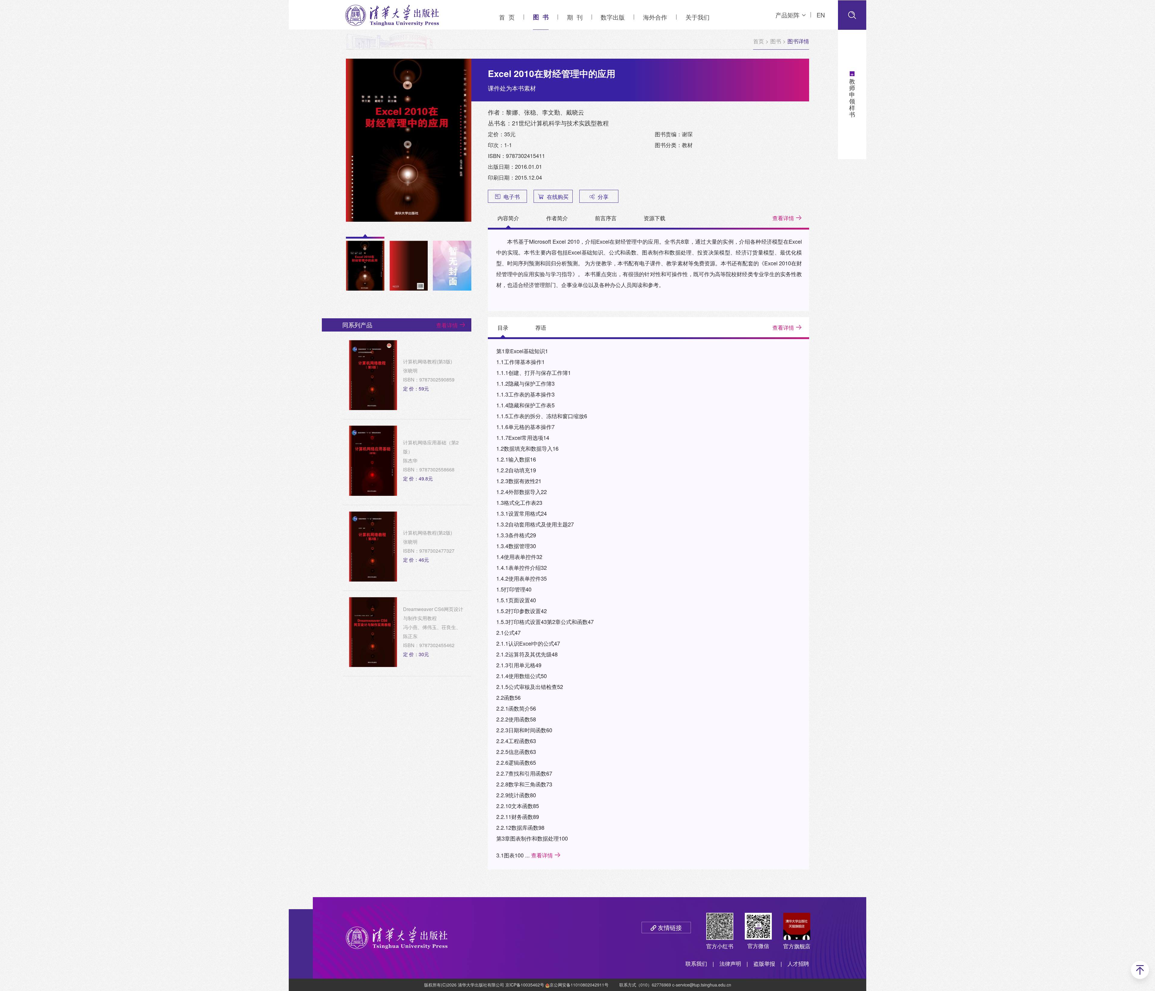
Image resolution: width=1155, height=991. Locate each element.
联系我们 (696, 963)
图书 (775, 41)
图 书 (541, 16)
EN (821, 15)
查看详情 (783, 218)
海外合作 (655, 17)
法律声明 (730, 963)
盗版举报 (764, 963)
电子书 (512, 196)
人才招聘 (798, 963)
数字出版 (613, 17)
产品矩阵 (787, 15)
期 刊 (575, 17)
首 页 (507, 17)
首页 (758, 41)
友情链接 (670, 927)
